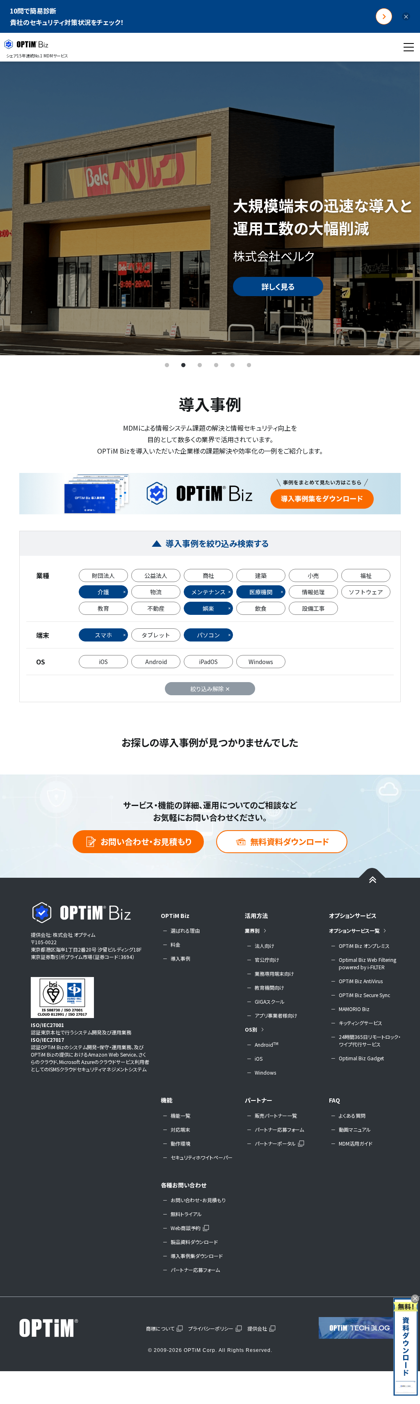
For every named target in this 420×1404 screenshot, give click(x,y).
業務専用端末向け (274, 973)
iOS (103, 661)
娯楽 (208, 608)
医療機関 (260, 592)
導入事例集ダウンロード (197, 1255)
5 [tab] (232, 365)
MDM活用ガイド (355, 1143)
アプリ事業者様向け (276, 1015)
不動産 (155, 608)
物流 (156, 592)
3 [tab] (200, 365)
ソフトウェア (366, 592)
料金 (175, 944)
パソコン (208, 635)
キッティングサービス (360, 1022)
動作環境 (180, 1143)
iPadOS (208, 661)
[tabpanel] (210, 208)
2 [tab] (183, 365)
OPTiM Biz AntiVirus (361, 980)
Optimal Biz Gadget (361, 1058)
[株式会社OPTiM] (60, 1327)
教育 (103, 608)
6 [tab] (249, 365)
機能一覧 (180, 1115)
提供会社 (257, 1328)
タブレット (156, 635)
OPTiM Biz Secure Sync (364, 994)
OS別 (251, 1029)
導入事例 (180, 958)
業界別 (252, 930)
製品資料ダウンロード (194, 1241)
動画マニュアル (355, 1129)
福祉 (366, 575)
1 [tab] (167, 365)
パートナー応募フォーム (279, 1129)
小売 (313, 575)
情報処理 (313, 592)
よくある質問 (352, 1115)
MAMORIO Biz (354, 1008)
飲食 (261, 608)
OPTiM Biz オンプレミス (364, 945)
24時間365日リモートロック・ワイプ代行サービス (370, 1040)
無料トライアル (186, 1213)
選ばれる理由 (185, 930)
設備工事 (313, 608)
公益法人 (155, 575)
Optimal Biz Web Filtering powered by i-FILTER (367, 963)
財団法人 (103, 575)
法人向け (264, 945)
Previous (18, 208)
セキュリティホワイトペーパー (202, 1157)
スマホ (103, 635)
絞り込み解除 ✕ (210, 689)
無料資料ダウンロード (289, 841)
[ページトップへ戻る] (372, 879)
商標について (160, 1328)
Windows (261, 661)
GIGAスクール (270, 1001)
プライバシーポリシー (210, 1328)
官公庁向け (267, 959)
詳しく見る (278, 286)
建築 (261, 575)
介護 (103, 592)
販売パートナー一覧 (276, 1115)
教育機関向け (269, 987)
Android (156, 661)
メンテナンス (208, 592)
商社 (208, 575)
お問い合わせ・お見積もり (146, 841)
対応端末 (180, 1129)
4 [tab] (216, 365)
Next (401, 208)
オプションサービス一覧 (354, 930)
